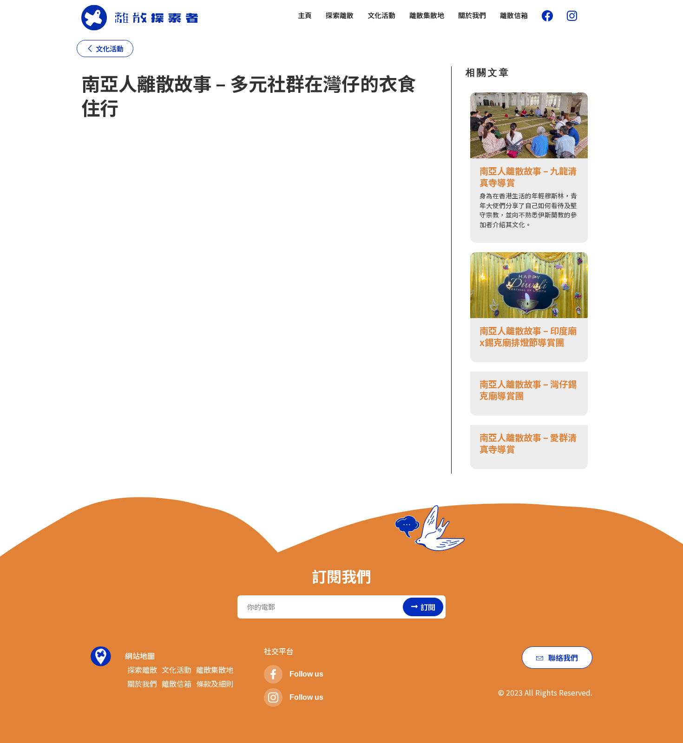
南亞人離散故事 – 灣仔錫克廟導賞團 (528, 390)
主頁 (305, 15)
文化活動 (381, 15)
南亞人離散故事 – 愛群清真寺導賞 (528, 443)
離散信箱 (514, 15)
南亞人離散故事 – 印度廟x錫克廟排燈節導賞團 (528, 336)
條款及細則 (214, 683)
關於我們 (472, 15)
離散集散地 (426, 15)
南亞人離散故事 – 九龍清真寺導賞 (528, 176)
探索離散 (340, 15)
